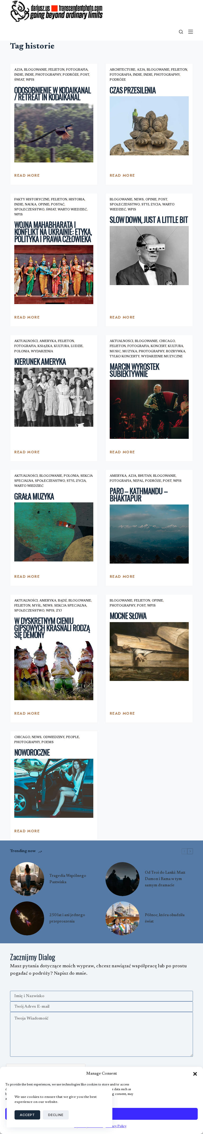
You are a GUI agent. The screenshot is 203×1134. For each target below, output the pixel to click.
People (72, 737)
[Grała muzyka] (53, 531)
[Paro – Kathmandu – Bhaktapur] (149, 534)
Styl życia (151, 204)
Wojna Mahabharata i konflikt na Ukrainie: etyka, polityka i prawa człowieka (53, 231)
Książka (45, 346)
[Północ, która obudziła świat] (122, 918)
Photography (48, 74)
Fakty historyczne (31, 199)
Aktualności (26, 341)
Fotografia (77, 69)
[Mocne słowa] (149, 651)
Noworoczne (32, 752)
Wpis (30, 79)
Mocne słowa (128, 615)
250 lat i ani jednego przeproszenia (67, 918)
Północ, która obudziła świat (164, 918)
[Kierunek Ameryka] (53, 397)
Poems (47, 742)
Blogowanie (35, 69)
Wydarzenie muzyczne (162, 356)
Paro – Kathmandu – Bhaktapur (139, 494)
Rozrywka (175, 351)
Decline (55, 1115)
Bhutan (144, 476)
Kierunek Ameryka (40, 361)
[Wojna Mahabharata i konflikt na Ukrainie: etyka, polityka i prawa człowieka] (53, 274)
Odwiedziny (53, 737)
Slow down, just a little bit (149, 219)
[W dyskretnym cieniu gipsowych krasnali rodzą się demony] (53, 670)
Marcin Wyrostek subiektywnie (134, 370)
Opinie (43, 204)
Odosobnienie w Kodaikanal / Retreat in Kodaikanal (52, 94)
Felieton (56, 69)
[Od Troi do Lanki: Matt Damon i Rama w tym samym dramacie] (122, 879)
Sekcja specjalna (70, 605)
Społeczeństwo (29, 209)
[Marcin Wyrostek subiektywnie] (149, 409)
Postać (57, 204)
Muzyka (129, 351)
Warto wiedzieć (72, 209)
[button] (195, 1074)
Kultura (61, 346)
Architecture (122, 69)
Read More (27, 177)
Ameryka (47, 341)
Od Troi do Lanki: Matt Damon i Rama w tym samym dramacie (165, 879)
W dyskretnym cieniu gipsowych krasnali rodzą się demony (52, 627)
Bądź (62, 600)
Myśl (36, 605)
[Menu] (190, 31)
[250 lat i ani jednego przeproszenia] (27, 918)
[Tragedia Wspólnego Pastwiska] (27, 879)
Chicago (167, 341)
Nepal (138, 481)
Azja (18, 69)
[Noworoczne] (53, 788)
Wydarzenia (42, 351)
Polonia (21, 351)
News (139, 199)
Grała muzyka (34, 496)
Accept (27, 1115)
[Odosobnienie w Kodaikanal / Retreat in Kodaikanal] (53, 132)
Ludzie (77, 346)
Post (84, 74)
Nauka (30, 204)
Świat (19, 79)
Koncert (158, 346)
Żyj (59, 610)
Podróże (71, 74)
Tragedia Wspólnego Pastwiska (67, 879)
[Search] (181, 32)
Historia (77, 199)
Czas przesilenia (133, 90)
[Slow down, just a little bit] (149, 255)
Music (115, 351)
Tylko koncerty (125, 356)
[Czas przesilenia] (149, 125)
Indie (18, 74)
